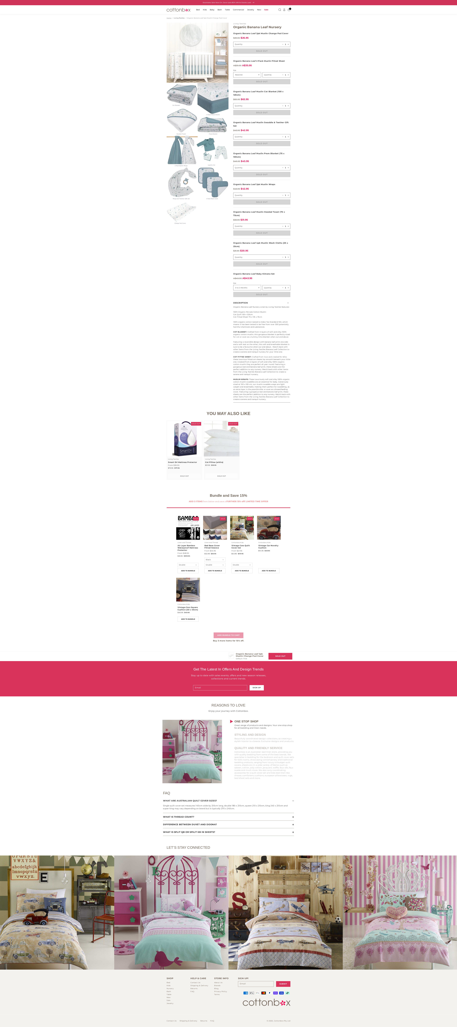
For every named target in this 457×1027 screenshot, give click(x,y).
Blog (216, 988)
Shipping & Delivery (199, 985)
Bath (220, 10)
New (259, 10)
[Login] (284, 9)
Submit (283, 984)
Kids (205, 10)
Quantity (268, 75)
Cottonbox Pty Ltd (282, 1021)
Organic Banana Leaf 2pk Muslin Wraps (254, 184)
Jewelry (250, 10)
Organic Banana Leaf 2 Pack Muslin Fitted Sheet (259, 61)
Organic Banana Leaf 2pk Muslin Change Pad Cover (207, 18)
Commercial (238, 10)
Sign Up (257, 688)
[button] (261, 303)
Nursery (170, 988)
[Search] (279, 9)
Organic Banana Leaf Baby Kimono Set (254, 274)
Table (227, 10)
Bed (198, 10)
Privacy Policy (220, 991)
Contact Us (195, 982)
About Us (218, 982)
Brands (217, 985)
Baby (212, 10)
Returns (193, 988)
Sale (266, 10)
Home (169, 18)
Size (234, 70)
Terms (217, 994)
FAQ (192, 991)
